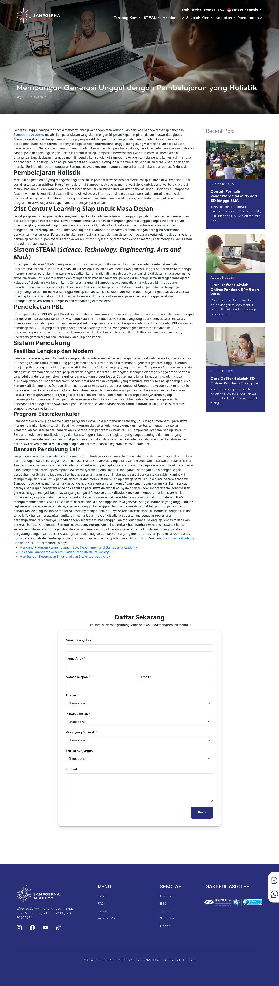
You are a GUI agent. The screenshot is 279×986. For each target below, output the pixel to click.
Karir (185, 10)
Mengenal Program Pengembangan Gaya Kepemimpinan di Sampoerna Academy (78, 547)
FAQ (221, 10)
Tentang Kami (125, 18)
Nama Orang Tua (79, 640)
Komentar (73, 769)
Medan (165, 926)
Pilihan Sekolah (78, 714)
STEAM (150, 18)
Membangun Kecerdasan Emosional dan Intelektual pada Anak (65, 556)
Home (102, 896)
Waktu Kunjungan (80, 751)
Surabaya (167, 918)
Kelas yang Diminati (80, 732)
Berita (196, 10)
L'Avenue (166, 896)
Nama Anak (75, 659)
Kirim (202, 812)
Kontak (209, 10)
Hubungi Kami (108, 918)
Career (103, 911)
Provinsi (72, 695)
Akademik (172, 18)
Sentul (164, 911)
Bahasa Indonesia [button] (245, 10)
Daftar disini (137, 538)
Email (146, 677)
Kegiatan (224, 18)
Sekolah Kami (198, 18)
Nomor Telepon (78, 677)
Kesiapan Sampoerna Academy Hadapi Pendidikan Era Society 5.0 (66, 552)
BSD (163, 904)
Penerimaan (248, 18)
